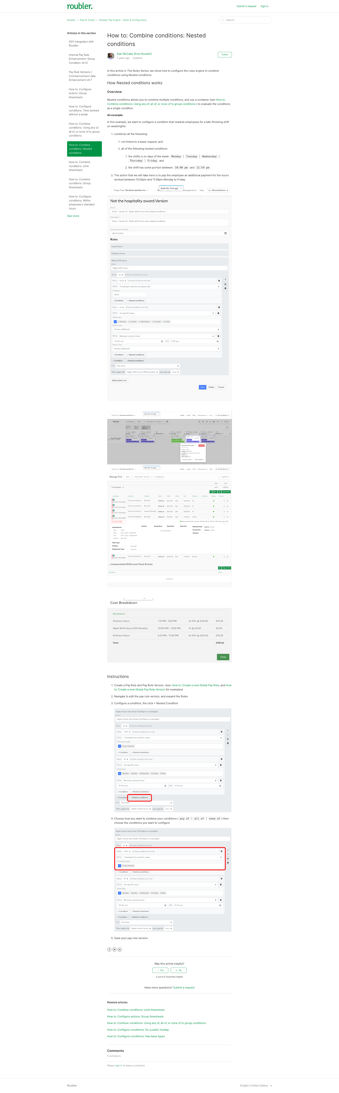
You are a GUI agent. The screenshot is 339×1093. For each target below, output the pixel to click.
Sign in (264, 6)
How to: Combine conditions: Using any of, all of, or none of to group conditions (84, 129)
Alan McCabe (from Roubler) (134, 53)
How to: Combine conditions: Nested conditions (80, 149)
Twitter (114, 949)
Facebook (109, 949)
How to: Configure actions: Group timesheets (80, 93)
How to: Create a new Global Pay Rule (195, 685)
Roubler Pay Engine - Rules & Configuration (123, 20)
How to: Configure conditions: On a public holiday (138, 1029)
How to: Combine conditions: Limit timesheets (79, 166)
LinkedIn (119, 949)
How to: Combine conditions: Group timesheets (80, 183)
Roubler (71, 20)
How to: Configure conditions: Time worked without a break (84, 110)
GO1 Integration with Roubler (81, 43)
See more (73, 216)
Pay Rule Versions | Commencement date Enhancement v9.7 (82, 76)
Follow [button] (225, 54)
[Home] (79, 8)
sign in (118, 1065)
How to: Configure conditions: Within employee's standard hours (81, 202)
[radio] (160, 970)
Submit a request (246, 6)
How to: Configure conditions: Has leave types (136, 1036)
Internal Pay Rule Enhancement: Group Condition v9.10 (82, 58)
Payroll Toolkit (87, 20)
